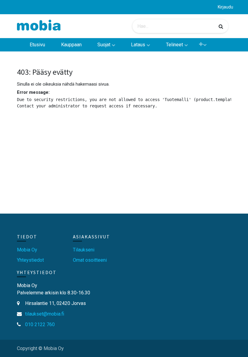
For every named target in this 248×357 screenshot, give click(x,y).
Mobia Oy (27, 250)
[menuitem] (37, 45)
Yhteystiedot (30, 260)
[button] (203, 44)
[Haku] (221, 26)
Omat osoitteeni (90, 260)
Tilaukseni (83, 250)
